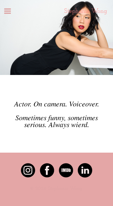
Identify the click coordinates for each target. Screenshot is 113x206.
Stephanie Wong (85, 11)
